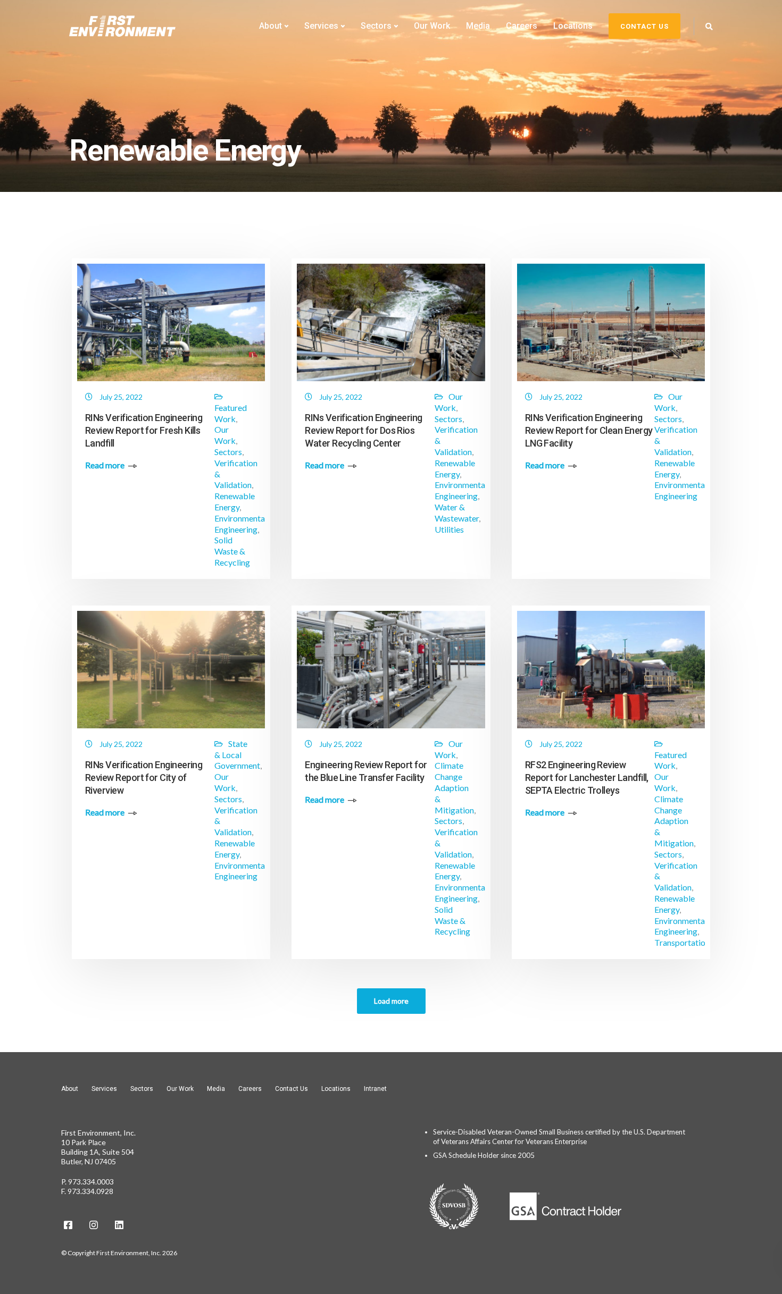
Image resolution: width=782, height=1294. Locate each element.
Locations (573, 26)
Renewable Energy (234, 501)
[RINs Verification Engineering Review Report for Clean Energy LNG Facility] (611, 325)
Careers (521, 26)
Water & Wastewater (457, 512)
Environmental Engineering (240, 523)
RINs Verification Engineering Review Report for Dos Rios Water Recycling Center (363, 430)
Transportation (682, 942)
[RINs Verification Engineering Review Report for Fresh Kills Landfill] (171, 325)
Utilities (449, 529)
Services (321, 26)
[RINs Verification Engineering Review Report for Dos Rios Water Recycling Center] (391, 325)
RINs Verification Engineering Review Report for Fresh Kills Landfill (143, 430)
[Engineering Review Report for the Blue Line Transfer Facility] (391, 672)
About (270, 26)
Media (478, 26)
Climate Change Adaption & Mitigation (454, 787)
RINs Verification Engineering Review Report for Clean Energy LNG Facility (589, 430)
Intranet (375, 1089)
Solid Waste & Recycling (232, 551)
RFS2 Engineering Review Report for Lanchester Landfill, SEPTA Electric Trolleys (586, 777)
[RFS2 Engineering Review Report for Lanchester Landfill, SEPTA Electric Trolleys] (611, 672)
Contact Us (291, 1089)
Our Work (432, 26)
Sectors (376, 26)
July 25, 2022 (121, 396)
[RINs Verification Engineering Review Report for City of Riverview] (171, 672)
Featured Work (230, 413)
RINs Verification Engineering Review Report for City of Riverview (143, 777)
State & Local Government (237, 754)
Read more (104, 464)
